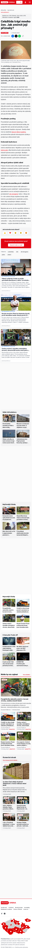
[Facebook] (2, 913)
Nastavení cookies (6, 909)
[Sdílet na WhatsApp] (19, 36)
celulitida (11, 251)
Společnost (10, 10)
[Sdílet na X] (16, 36)
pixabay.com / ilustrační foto (12, 62)
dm (17, 251)
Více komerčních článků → (10, 760)
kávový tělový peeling (19, 132)
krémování (4, 150)
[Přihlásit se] (25, 2)
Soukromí (4, 907)
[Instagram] (5, 913)
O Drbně (11, 907)
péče (3, 254)
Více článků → (27, 674)
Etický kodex (19, 907)
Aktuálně (3, 10)
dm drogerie (13, 194)
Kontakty (27, 907)
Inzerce (25, 909)
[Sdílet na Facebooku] (12, 36)
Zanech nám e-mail (16, 245)
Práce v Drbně (18, 909)
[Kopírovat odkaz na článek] (22, 36)
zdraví (9, 254)
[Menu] (29, 2)
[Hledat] (20, 2)
